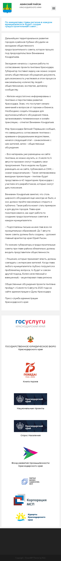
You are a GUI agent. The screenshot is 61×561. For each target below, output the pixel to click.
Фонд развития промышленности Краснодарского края (30, 464)
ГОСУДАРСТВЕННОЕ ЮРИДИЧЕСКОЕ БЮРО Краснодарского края (30, 348)
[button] (53, 8)
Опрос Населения (31, 435)
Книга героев (30, 381)
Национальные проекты (30, 408)
